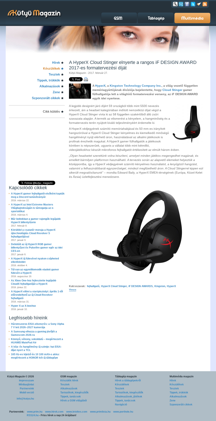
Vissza (72, 289)
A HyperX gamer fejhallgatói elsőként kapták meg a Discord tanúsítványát (38, 195)
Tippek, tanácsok (70, 396)
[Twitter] (193, 4)
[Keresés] (175, 4)
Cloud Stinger (172, 90)
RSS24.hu (33, 415)
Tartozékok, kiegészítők (74, 392)
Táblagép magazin (126, 376)
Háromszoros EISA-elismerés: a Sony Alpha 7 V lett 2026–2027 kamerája (37, 325)
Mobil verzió (27, 392)
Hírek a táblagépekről (128, 380)
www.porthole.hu (123, 411)
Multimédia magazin (181, 376)
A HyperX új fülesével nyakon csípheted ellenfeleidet (35, 260)
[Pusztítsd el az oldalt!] (199, 4)
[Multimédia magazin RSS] (204, 4)
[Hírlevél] (181, 4)
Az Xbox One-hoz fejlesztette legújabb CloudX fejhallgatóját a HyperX (33, 282)
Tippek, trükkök (48, 80)
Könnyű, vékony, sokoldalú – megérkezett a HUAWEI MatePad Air (37, 341)
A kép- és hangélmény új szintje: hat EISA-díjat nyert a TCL (36, 348)
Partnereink (27, 388)
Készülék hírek (69, 380)
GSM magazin (68, 376)
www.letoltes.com (76, 411)
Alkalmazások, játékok (128, 396)
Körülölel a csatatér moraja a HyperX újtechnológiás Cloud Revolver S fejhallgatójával (33, 233)
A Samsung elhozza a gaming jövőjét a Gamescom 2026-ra (34, 333)
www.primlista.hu (100, 411)
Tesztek (54, 74)
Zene (56, 92)
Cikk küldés (51, 111)
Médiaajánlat (26, 384)
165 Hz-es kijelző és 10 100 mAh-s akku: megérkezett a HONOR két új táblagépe (35, 356)
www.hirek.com (54, 411)
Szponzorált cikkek (46, 98)
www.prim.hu (34, 411)
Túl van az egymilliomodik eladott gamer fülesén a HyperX (35, 271)
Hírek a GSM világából (73, 400)
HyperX (100, 85)
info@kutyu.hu (25, 398)
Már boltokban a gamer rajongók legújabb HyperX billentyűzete (36, 220)
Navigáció (121, 404)
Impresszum (26, 380)
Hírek (56, 62)
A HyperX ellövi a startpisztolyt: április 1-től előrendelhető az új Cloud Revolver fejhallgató (37, 295)
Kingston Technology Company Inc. (136, 85)
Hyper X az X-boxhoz (23, 305)
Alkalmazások (49, 86)
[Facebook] (187, 4)
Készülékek (51, 68)
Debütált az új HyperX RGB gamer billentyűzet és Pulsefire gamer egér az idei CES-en (36, 247)
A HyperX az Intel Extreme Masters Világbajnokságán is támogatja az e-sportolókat (32, 208)
